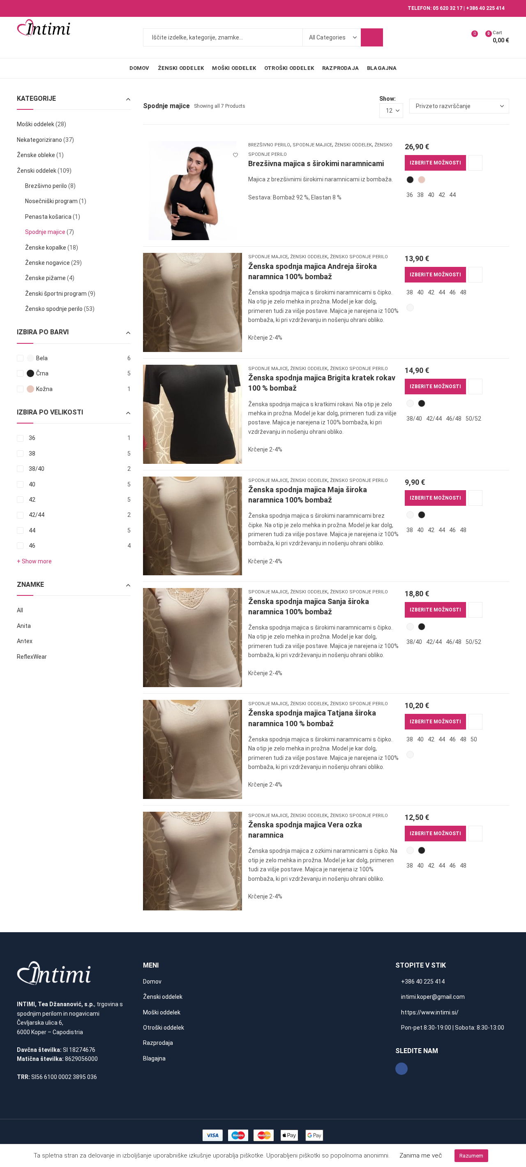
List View (370, 106)
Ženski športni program (56, 293)
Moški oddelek (35, 124)
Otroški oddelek (163, 1027)
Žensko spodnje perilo (359, 256)
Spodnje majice (312, 145)
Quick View (475, 163)
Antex (24, 641)
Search (372, 37)
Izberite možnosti (435, 163)
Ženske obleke (36, 155)
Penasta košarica (48, 216)
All (20, 610)
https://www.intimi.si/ (430, 1012)
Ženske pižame (45, 278)
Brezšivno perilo (269, 145)
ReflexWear (32, 656)
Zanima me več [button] (420, 1155)
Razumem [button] (471, 1156)
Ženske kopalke (45, 247)
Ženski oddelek (353, 145)
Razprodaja (158, 1043)
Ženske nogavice (47, 262)
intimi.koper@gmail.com (433, 996)
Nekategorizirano (39, 140)
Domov (152, 981)
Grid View (358, 106)
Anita (24, 626)
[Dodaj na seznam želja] (235, 151)
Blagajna (154, 1058)
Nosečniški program (51, 201)
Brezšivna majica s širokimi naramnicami (316, 163)
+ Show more (34, 561)
